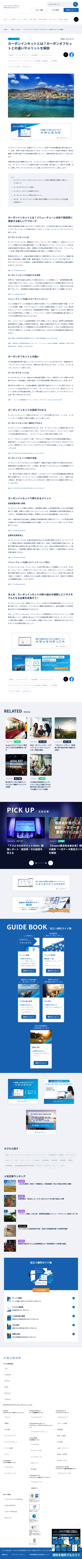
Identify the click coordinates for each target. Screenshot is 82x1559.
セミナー (7, 1454)
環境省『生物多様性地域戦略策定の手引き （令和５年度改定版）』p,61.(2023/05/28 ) (35, 338)
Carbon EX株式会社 (10, 1512)
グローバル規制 (62, 1423)
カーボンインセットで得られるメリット (26, 195)
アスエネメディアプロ (64, 1473)
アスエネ (7, 1417)
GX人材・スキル (62, 1460)
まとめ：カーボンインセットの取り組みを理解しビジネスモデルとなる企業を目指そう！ (39, 200)
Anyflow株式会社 (10, 1505)
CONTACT (7, 1399)
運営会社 (5, 1555)
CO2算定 (60, 1442)
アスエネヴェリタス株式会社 (13, 1499)
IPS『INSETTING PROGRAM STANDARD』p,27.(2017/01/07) (28, 453)
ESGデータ (34, 1463)
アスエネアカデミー (37, 1417)
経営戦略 (60, 1430)
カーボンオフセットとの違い (22, 187)
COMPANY (7, 1375)
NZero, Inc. (8, 1518)
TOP (5, 1368)
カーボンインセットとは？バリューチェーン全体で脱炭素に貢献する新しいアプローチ (39, 181)
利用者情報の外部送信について (39, 1555)
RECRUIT (7, 1393)
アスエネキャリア (36, 1482)
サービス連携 (8, 1448)
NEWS (6, 1387)
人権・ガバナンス (62, 1448)
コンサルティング (10, 1436)
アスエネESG (35, 1444)
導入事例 (7, 1430)
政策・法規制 (61, 1436)
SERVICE (7, 1381)
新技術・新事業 (62, 1454)
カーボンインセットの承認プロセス (25, 191)
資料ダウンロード (28, 971)
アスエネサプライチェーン (39, 1432)
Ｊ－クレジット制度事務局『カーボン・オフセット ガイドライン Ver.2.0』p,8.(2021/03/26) (37, 400)
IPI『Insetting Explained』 (19, 270)
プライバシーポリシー (19, 1555)
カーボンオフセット (10, 1442)
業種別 (6, 1423)
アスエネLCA (8, 1467)
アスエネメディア (62, 1417)
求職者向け (34, 1488)
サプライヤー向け (36, 1451)
